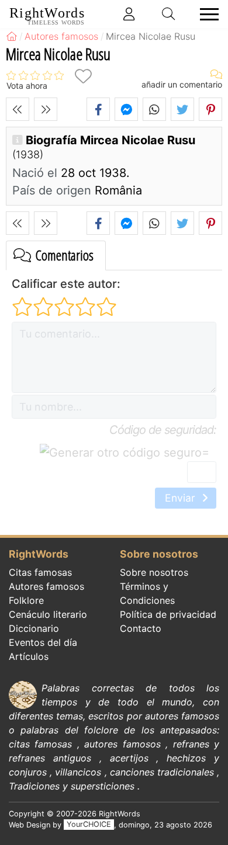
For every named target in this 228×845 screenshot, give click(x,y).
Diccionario (34, 628)
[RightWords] (12, 36)
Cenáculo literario (48, 614)
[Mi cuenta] (129, 14)
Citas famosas (40, 572)
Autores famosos (46, 586)
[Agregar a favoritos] (83, 76)
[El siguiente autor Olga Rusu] (45, 109)
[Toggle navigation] (206, 14)
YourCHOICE (89, 824)
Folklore (26, 600)
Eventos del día (43, 642)
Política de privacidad (168, 614)
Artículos (29, 656)
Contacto (140, 628)
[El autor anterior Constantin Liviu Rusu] (17, 109)
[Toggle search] (169, 14)
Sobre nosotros (154, 572)
